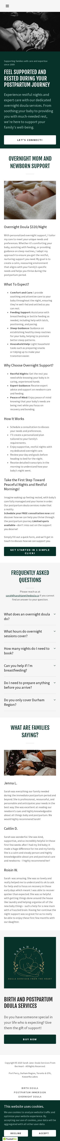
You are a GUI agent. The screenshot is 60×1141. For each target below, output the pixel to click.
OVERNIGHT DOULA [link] (30, 1096)
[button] (7, 6)
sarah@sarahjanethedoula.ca (22, 595)
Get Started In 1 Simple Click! (30, 551)
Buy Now (30, 1039)
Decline (15, 1133)
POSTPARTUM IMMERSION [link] (30, 1092)
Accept (44, 1133)
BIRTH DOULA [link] (30, 1088)
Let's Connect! (30, 140)
